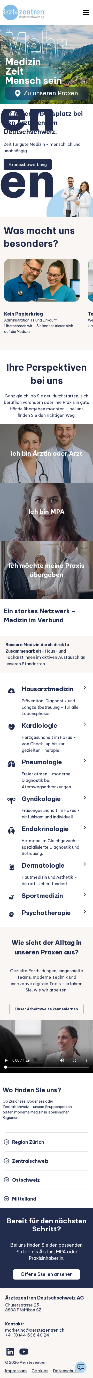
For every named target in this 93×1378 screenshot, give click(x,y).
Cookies (40, 1370)
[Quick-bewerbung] (81, 1367)
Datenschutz (66, 1370)
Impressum (16, 1370)
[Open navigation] (86, 12)
